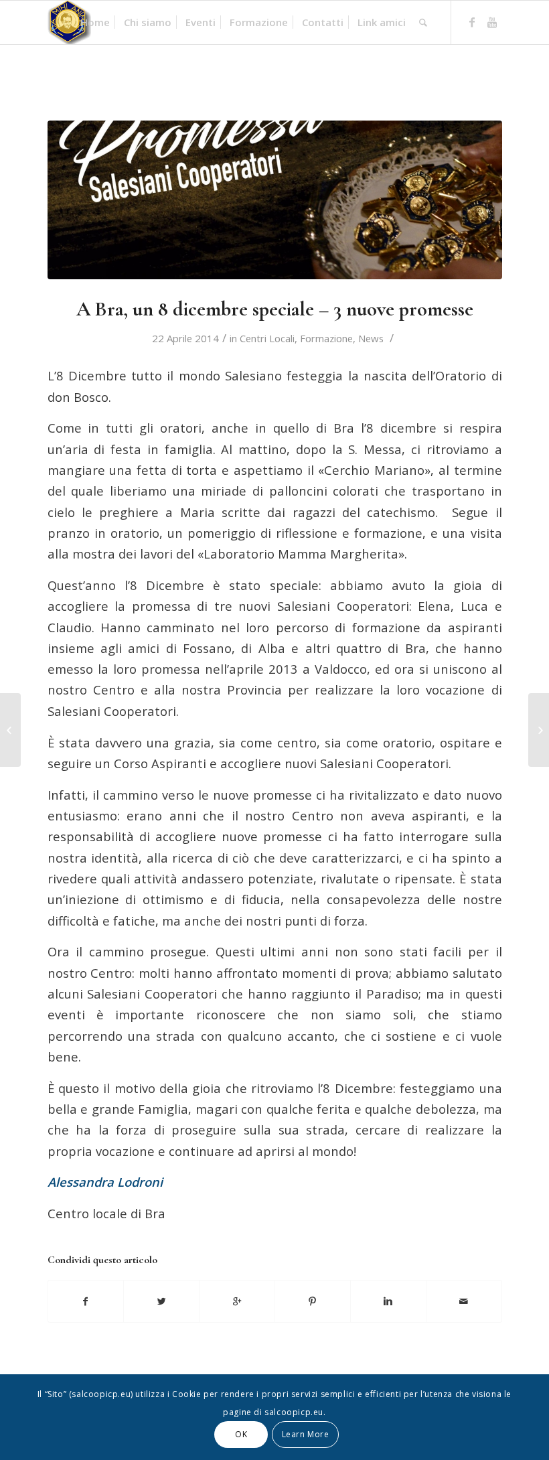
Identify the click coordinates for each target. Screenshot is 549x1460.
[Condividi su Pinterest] (312, 1301)
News (371, 338)
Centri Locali (267, 338)
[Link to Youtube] (492, 22)
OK (241, 1434)
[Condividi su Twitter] (161, 1301)
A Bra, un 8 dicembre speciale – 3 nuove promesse (274, 309)
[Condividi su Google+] (237, 1301)
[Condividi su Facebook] (86, 1301)
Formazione (326, 338)
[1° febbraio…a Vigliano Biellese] (10, 730)
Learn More (305, 1434)
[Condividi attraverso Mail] (463, 1301)
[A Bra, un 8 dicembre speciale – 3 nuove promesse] (275, 200)
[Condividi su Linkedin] (388, 1301)
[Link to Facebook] (472, 22)
